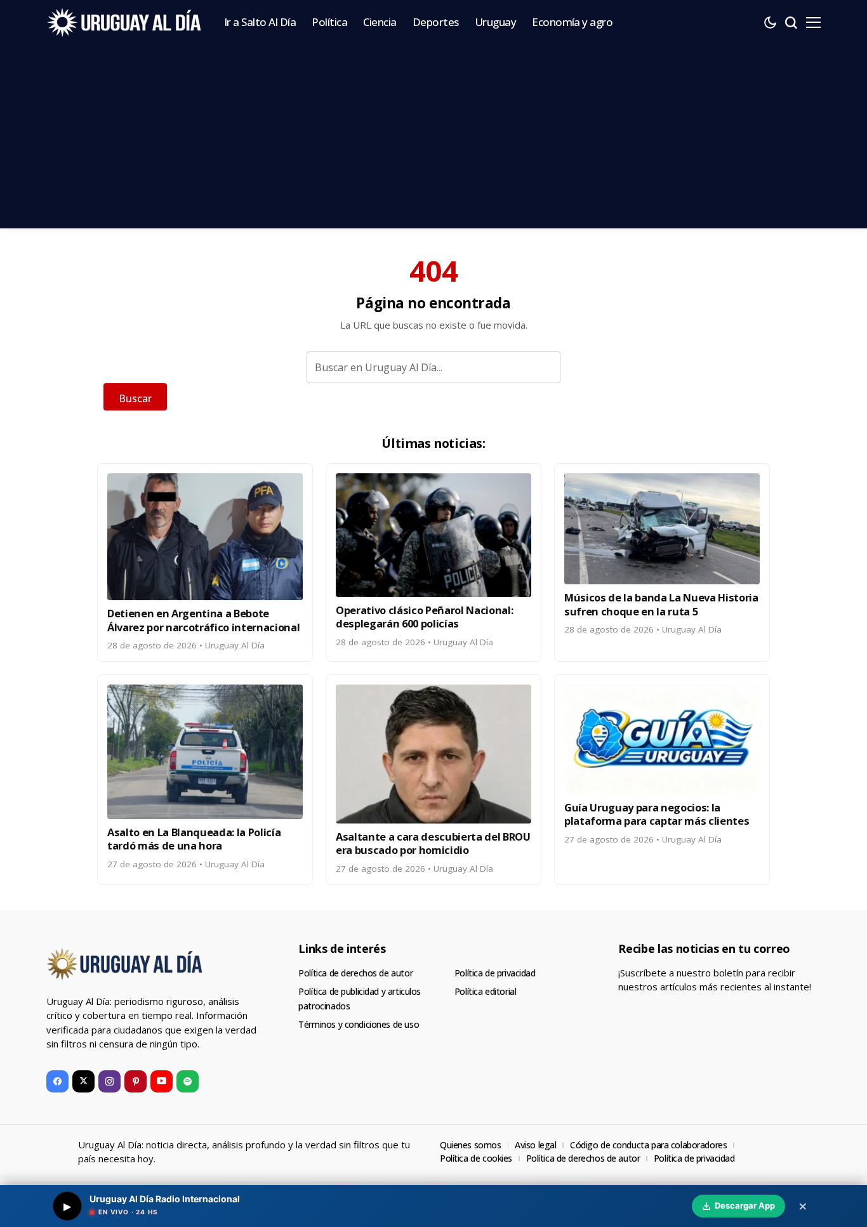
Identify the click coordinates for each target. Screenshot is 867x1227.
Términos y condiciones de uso (358, 1024)
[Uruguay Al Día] (125, 22)
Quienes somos (470, 1145)
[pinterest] (135, 1081)
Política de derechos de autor (355, 973)
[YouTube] (161, 1081)
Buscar (135, 398)
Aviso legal (535, 1145)
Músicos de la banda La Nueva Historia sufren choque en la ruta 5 (661, 604)
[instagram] (109, 1081)
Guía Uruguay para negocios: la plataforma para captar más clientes (656, 814)
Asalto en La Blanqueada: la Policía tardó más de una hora (194, 839)
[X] (83, 1081)
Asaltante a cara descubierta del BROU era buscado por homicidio (433, 843)
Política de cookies (476, 1158)
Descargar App (745, 1205)
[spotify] (187, 1081)
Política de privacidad (495, 973)
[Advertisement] (433, 139)
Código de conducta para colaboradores (648, 1145)
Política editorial (485, 991)
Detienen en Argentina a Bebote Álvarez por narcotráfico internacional (203, 620)
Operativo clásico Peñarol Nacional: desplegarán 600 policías (424, 617)
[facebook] (57, 1081)
